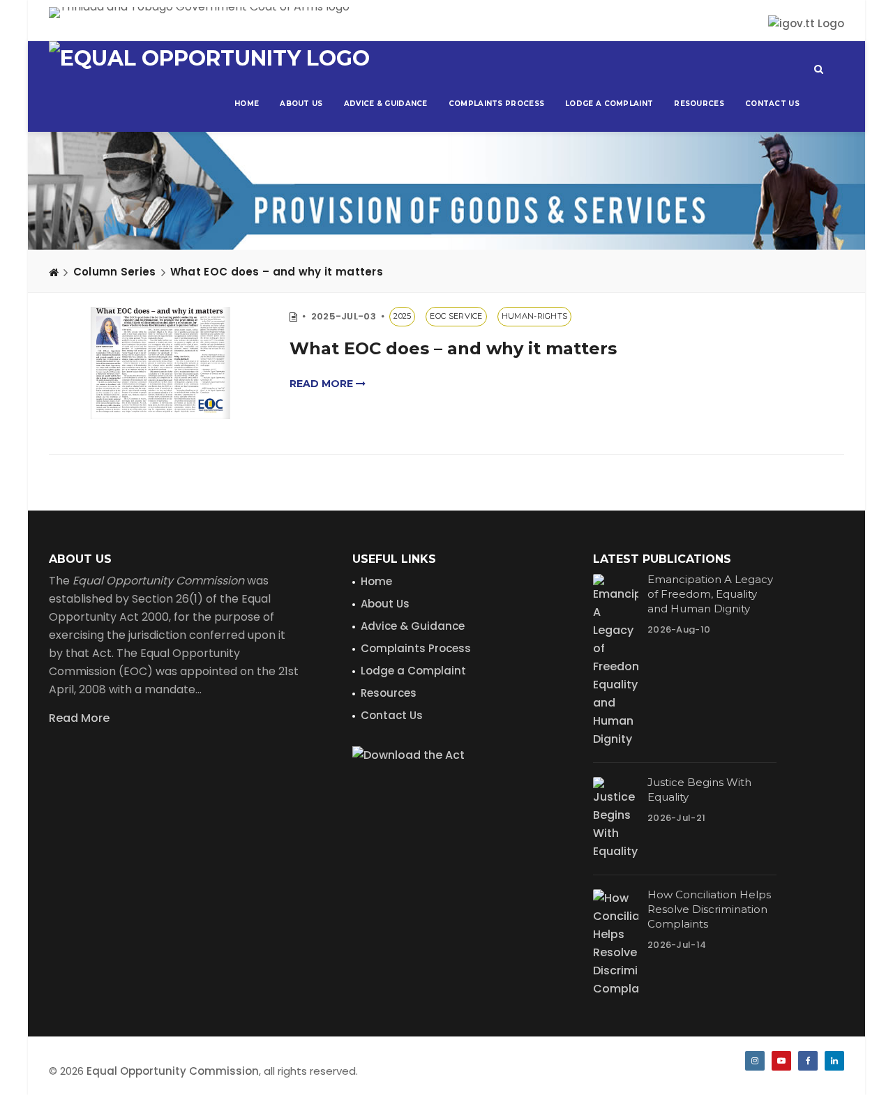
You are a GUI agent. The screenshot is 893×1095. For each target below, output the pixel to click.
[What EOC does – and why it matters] (160, 363)
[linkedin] (834, 1061)
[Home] (54, 272)
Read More (79, 718)
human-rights (535, 316)
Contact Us (772, 103)
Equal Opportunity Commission (173, 1071)
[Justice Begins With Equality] (615, 819)
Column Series (114, 271)
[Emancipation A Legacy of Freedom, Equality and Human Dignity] (615, 661)
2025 (402, 316)
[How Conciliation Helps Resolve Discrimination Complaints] (615, 943)
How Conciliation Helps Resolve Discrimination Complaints (709, 909)
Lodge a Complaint (609, 103)
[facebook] (808, 1061)
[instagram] (755, 1061)
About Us (301, 103)
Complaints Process (496, 103)
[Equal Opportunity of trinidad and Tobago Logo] (209, 58)
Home (246, 103)
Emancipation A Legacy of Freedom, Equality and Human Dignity (710, 594)
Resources (699, 103)
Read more (323, 383)
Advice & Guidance (386, 103)
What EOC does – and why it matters (276, 271)
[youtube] (781, 1061)
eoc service (456, 316)
